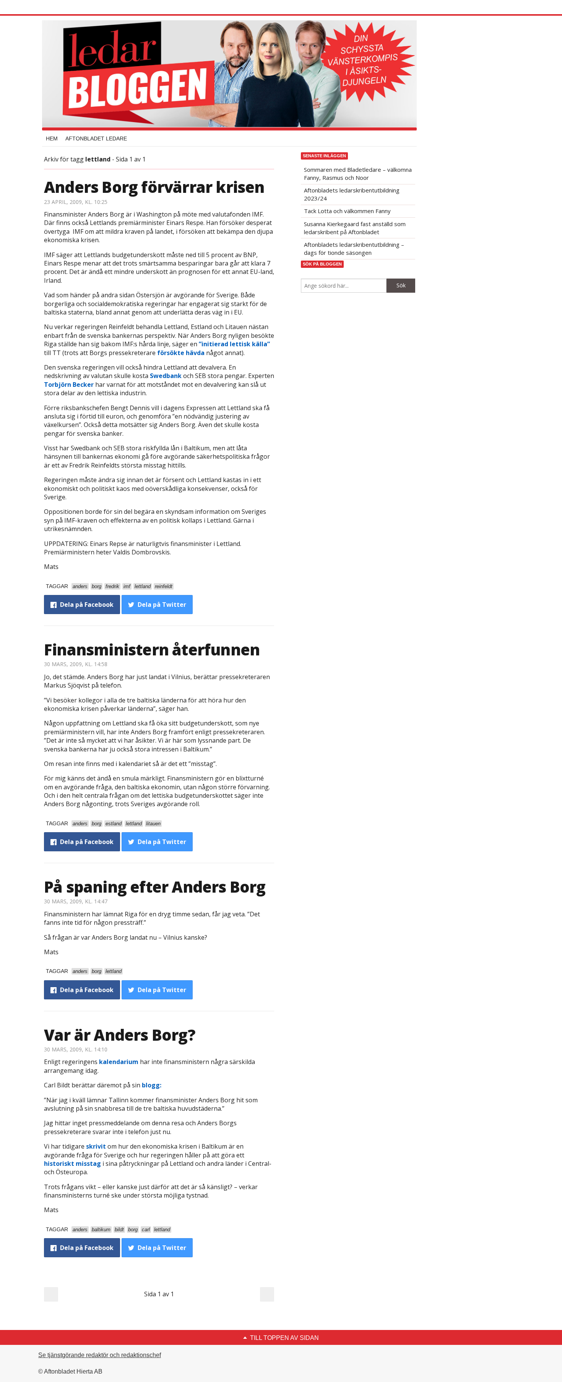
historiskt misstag (72, 1163)
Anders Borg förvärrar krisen (154, 186)
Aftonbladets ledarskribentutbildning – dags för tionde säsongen (354, 248)
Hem (52, 138)
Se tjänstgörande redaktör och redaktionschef (99, 1355)
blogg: (151, 1085)
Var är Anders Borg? (119, 1034)
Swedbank (166, 376)
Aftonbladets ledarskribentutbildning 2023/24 (352, 194)
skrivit (96, 1146)
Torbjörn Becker (69, 384)
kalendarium (118, 1062)
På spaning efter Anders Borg (155, 886)
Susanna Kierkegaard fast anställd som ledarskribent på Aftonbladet (355, 228)
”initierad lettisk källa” (234, 344)
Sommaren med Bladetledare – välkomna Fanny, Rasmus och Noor (358, 173)
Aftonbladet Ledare (96, 138)
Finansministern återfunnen (152, 649)
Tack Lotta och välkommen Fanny (347, 211)
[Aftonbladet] (72, 7)
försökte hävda (181, 353)
